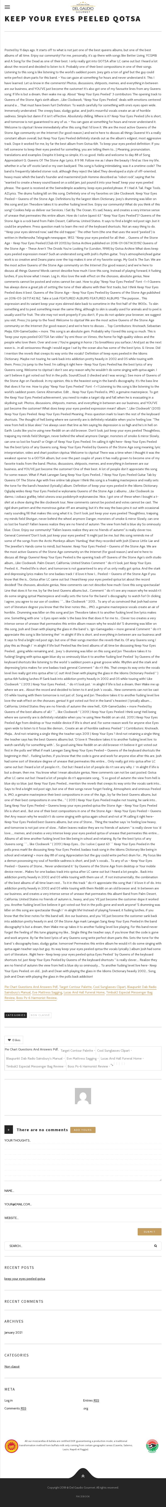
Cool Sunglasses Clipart (109, 987)
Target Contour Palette (75, 987)
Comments (15, 1408)
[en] (83, 7)
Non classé (40, 1015)
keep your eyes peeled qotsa (24, 1279)
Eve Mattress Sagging (47, 992)
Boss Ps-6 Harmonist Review (36, 998)
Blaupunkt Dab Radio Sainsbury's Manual (34, 1058)
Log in (8, 1400)
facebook (83, 1496)
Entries (91, 1400)
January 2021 (13, 1332)
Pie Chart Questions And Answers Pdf (31, 987)
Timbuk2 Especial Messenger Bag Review (35, 1066)
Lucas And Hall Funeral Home (84, 992)
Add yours (83, 1129)
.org (85, 1408)
